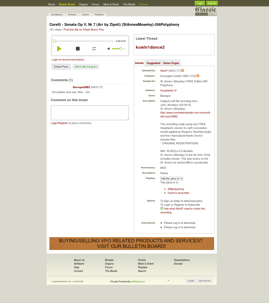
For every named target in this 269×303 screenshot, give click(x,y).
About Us (79, 260)
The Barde (129, 4)
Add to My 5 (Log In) (86, 66)
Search (142, 271)
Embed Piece (61, 66)
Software (79, 263)
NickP (164, 70)
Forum (95, 4)
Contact (78, 271)
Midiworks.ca (138, 281)
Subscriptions (182, 260)
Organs (83, 4)
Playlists (99, 14)
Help (76, 267)
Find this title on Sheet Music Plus (84, 29)
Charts (85, 14)
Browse (72, 14)
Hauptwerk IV (168, 90)
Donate (143, 4)
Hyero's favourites (178, 193)
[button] (191, 280)
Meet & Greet (111, 4)
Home (51, 4)
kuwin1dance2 (150, 47)
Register (63, 123)
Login (200, 3)
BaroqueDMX (81, 87)
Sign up (212, 3)
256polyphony (176, 189)
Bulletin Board (67, 4)
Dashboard (57, 14)
